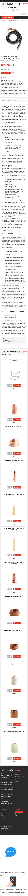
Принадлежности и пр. (13, 20)
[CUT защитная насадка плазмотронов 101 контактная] (14, 748)
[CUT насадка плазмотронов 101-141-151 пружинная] (14, 375)
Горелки (23, 20)
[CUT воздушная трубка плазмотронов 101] (14, 510)
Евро (16, 815)
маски (3, 305)
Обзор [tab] (3, 100)
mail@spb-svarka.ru (14, 10)
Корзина (17, 772)
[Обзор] (8, 385)
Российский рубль (19, 812)
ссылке (20, 873)
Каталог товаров (7, 17)
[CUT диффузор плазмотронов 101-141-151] (14, 646)
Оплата (16, 778)
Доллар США (17, 813)
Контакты (17, 781)
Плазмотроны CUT (7, 21)
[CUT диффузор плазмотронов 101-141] (14, 612)
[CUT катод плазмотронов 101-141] (14, 409)
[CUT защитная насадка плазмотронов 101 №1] (14, 680)
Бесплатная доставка (19, 1)
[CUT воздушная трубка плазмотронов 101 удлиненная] (14, 544)
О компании (10, 1)
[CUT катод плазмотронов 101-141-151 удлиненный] (14, 477)
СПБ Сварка (4, 20)
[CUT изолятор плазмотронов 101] (14, 714)
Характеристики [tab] (12, 100)
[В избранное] (13, 73)
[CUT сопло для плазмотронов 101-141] (14, 443)
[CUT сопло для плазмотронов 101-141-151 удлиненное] (14, 578)
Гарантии (17, 779)
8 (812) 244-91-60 (21, 86)
